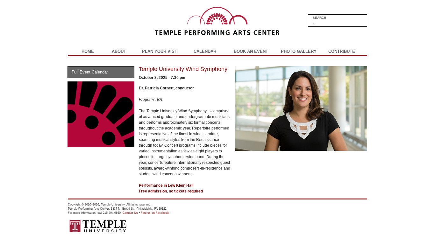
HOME (88, 51)
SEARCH (319, 17)
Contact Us (130, 212)
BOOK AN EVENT (251, 51)
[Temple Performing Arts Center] (174, 37)
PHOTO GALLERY (299, 51)
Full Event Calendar (90, 72)
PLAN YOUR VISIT (160, 51)
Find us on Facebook (155, 212)
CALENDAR (205, 51)
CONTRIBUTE (341, 51)
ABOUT (119, 51)
